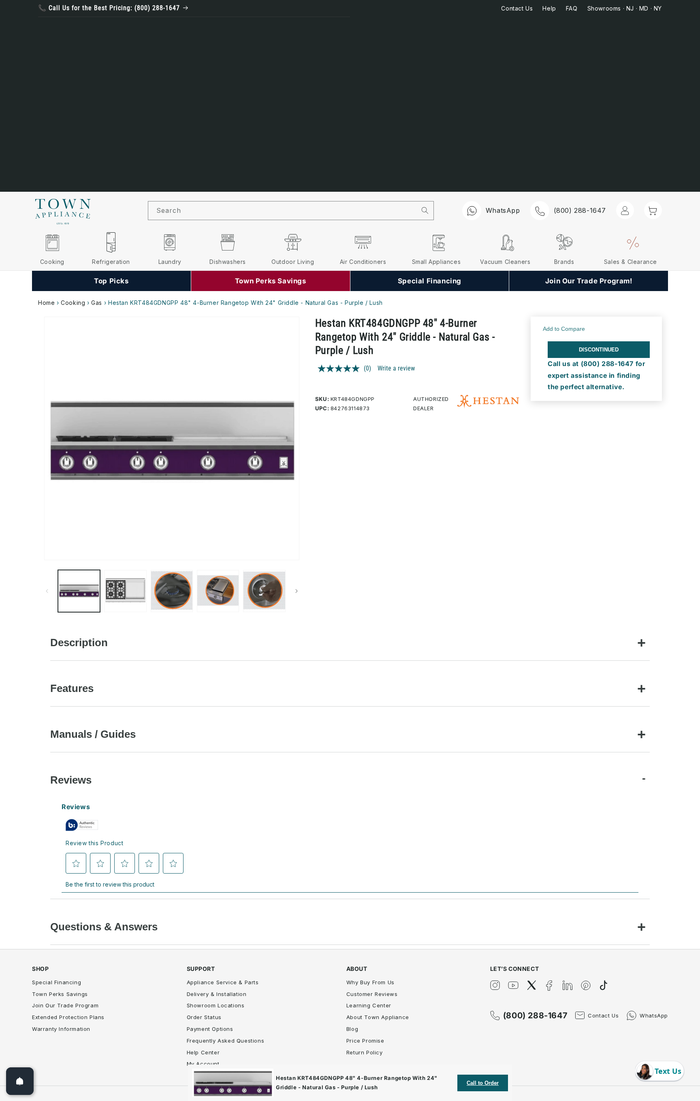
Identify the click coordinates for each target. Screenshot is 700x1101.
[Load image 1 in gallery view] (79, 591)
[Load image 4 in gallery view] (218, 591)
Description (79, 642)
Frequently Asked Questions (226, 1040)
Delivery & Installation (217, 994)
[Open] (20, 1081)
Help (549, 8)
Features (72, 688)
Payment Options (210, 1029)
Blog (352, 1029)
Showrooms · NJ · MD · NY (624, 8)
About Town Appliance (377, 1017)
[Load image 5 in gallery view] (264, 591)
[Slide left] (47, 591)
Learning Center (368, 1005)
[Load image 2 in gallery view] (125, 591)
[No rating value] (341, 368)
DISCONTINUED (599, 350)
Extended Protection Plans (68, 1017)
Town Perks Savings (60, 994)
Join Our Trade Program (65, 1005)
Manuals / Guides (93, 734)
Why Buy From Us (370, 982)
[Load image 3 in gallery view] (172, 591)
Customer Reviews (372, 994)
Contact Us (517, 8)
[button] (653, 210)
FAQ (572, 8)
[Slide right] (296, 591)
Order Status (204, 1017)
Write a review (396, 368)
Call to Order (483, 1083)
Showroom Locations (216, 1005)
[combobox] (282, 210)
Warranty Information (61, 1029)
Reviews (71, 780)
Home (46, 302)
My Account (203, 1063)
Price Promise (365, 1040)
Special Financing (56, 982)
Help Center (203, 1052)
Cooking (73, 302)
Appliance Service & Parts (223, 982)
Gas (96, 302)
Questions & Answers (104, 927)
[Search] (425, 210)
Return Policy (364, 1052)
